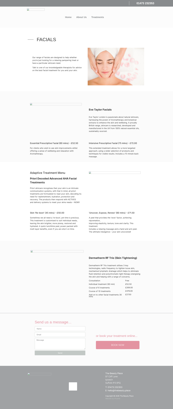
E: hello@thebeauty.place (117, 390)
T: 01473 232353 (113, 387)
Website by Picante (112, 398)
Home (68, 17)
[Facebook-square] (73, 386)
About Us (81, 17)
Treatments (97, 17)
